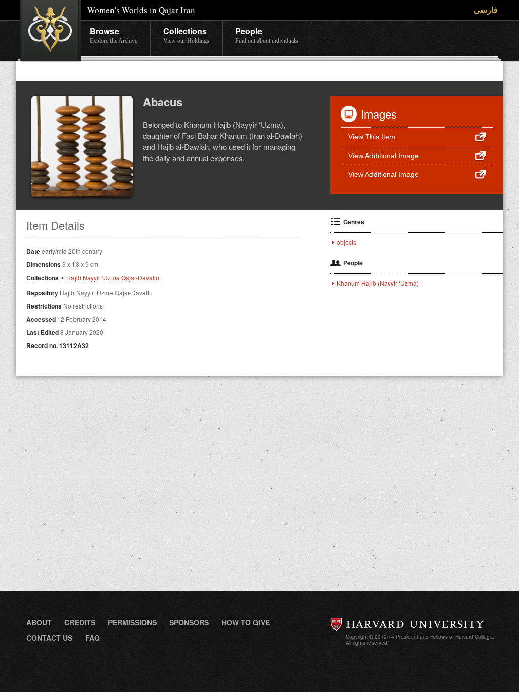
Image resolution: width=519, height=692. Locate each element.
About (39, 622)
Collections (186, 34)
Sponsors (189, 622)
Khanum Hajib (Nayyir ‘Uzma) (378, 283)
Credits (79, 622)
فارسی (486, 9)
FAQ (92, 638)
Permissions (132, 622)
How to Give (245, 622)
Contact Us (49, 638)
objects (346, 242)
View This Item (371, 137)
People (266, 34)
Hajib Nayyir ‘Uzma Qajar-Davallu (112, 277)
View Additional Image (383, 155)
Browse (113, 34)
